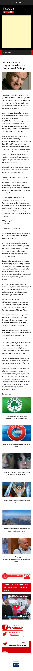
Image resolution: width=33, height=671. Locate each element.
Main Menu (8, 52)
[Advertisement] (16, 31)
